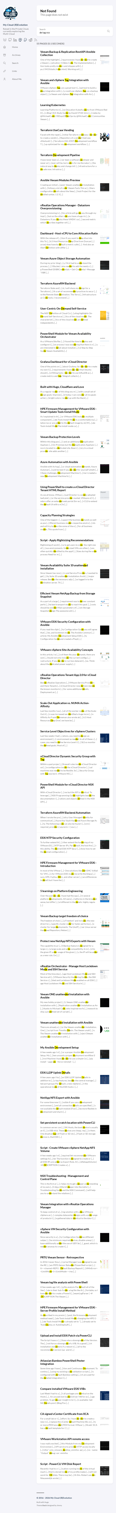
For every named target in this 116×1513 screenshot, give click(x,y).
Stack (44, 1505)
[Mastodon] (20, 40)
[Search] (108, 31)
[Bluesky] (5, 40)
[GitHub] (10, 40)
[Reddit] (30, 40)
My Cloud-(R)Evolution (15, 24)
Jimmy (59, 1505)
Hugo (46, 1502)
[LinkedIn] (15, 40)
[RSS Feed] (35, 40)
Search (42, 29)
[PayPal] (25, 40)
